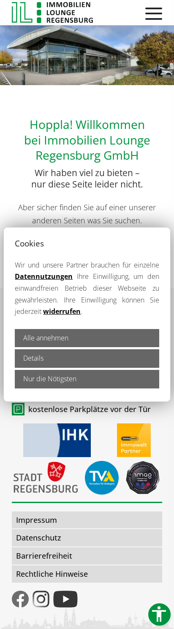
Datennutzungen (44, 276)
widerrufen (62, 311)
